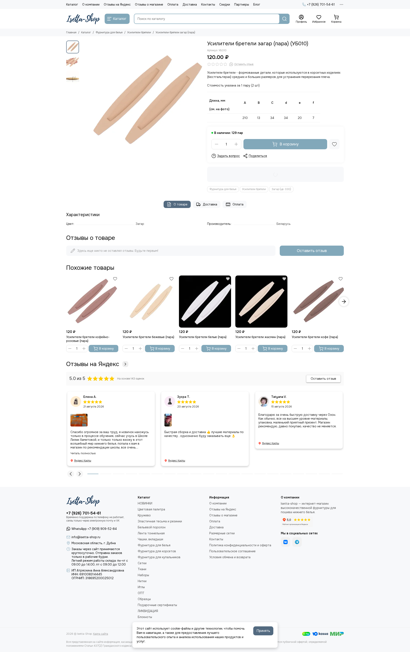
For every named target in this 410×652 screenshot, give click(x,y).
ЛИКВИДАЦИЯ (148, 611)
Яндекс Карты (82, 460)
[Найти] (284, 19)
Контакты (208, 4)
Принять (263, 631)
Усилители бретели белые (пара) (203, 337)
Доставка (190, 4)
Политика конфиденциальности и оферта (240, 545)
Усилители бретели (139, 32)
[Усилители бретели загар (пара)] (142, 101)
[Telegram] (297, 542)
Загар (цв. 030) (281, 189)
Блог (256, 4)
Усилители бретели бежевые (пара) (148, 337)
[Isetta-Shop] (83, 18)
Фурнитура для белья (109, 32)
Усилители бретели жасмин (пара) (260, 337)
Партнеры (241, 4)
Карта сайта (100, 634)
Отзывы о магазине (149, 4)
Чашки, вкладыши (150, 539)
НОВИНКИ (145, 503)
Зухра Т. (183, 397)
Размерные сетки (222, 533)
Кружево (144, 515)
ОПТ (141, 593)
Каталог (72, 4)
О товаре (180, 204)
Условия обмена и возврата (229, 557)
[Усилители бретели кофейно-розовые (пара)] (92, 301)
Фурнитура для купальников (159, 557)
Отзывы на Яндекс (117, 4)
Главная (71, 32)
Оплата (172, 4)
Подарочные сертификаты (157, 605)
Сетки (142, 563)
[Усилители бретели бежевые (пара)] (149, 301)
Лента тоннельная (151, 533)
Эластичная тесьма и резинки (160, 521)
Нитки (142, 581)
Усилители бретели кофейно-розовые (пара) (88, 339)
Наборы (143, 575)
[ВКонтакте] (285, 542)
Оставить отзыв (312, 250)
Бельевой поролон (151, 527)
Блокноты (145, 617)
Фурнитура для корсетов (157, 551)
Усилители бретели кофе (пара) (315, 337)
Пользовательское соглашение (232, 551)
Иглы (141, 587)
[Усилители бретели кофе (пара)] (318, 301)
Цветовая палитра (151, 509)
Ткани (142, 569)
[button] (83, 101)
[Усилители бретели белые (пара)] (205, 301)
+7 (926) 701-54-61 (321, 4)
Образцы (144, 599)
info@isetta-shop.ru (86, 537)
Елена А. (90, 397)
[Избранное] (334, 144)
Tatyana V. (279, 397)
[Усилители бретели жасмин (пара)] (261, 301)
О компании (91, 4)
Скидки (224, 4)
